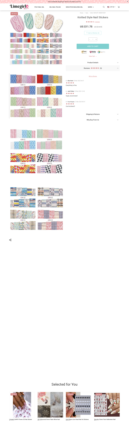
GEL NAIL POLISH (55, 7)
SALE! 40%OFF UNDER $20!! (98, 13)
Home (81, 13)
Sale (86, 13)
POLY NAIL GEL (39, 7)
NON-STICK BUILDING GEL (74, 7)
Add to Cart (92, 46)
